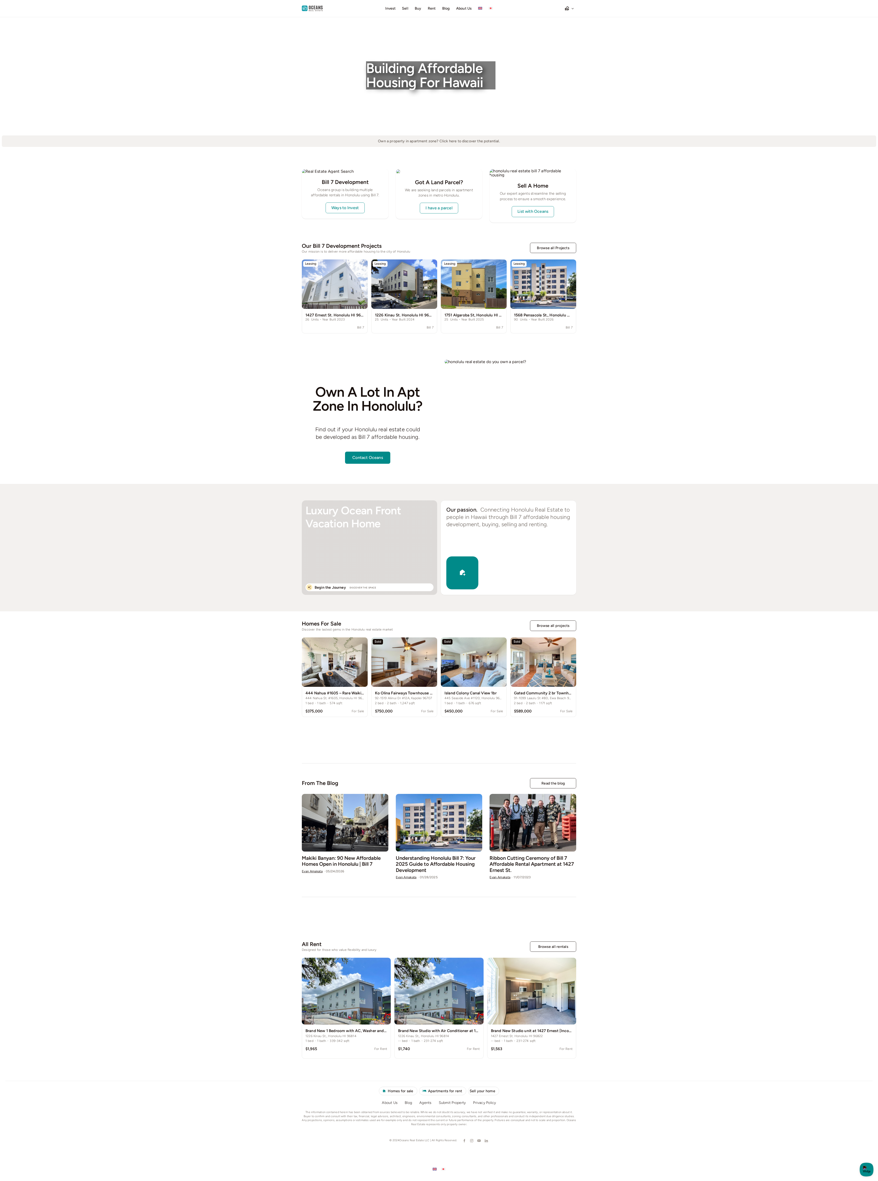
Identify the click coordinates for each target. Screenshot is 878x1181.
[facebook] (464, 1141)
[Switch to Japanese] (491, 8)
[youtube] (478, 1141)
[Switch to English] (434, 1169)
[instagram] (471, 1141)
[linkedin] (486, 1141)
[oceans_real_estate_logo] (312, 7)
